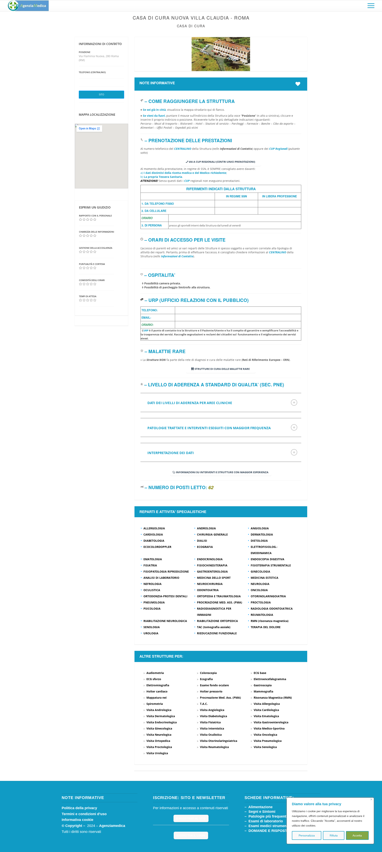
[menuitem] (369, 5)
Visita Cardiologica (266, 710)
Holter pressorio (211, 691)
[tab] (220, 402)
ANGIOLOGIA (260, 528)
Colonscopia (208, 673)
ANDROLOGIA (206, 528)
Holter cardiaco (157, 691)
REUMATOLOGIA (262, 615)
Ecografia (206, 679)
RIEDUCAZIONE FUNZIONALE (217, 633)
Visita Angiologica (212, 710)
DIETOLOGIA (259, 541)
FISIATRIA (150, 565)
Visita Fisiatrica (210, 722)
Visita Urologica (157, 753)
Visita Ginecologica (159, 728)
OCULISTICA (151, 590)
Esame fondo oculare (214, 685)
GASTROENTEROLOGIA (212, 571)
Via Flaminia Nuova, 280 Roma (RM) (99, 58)
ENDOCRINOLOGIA (210, 559)
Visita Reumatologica (214, 747)
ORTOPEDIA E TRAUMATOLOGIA (219, 596)
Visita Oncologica (265, 734)
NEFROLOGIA (152, 584)
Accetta (357, 835)
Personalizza (307, 835)
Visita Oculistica (211, 734)
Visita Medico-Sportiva (269, 728)
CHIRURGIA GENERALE (212, 534)
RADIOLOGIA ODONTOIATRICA (272, 608)
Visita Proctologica (159, 747)
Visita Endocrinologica (161, 722)
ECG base (260, 673)
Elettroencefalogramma (270, 679)
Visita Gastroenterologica (271, 722)
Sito (101, 94)
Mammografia (263, 691)
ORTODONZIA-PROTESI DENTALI (165, 596)
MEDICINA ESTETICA (264, 578)
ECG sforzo (153, 679)
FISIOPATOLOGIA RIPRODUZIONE (166, 571)
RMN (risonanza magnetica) (269, 621)
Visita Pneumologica (268, 741)
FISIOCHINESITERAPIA (212, 565)
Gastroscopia (263, 685)
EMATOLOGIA (152, 559)
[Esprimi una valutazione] (80, 219)
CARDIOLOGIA (153, 534)
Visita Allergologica (267, 704)
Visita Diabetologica (213, 716)
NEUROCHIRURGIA (210, 584)
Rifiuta (334, 835)
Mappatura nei (156, 697)
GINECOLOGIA (260, 571)
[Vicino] (371, 799)
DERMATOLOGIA (262, 534)
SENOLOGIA (151, 627)
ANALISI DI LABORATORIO (161, 578)
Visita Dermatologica (160, 716)
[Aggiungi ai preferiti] (298, 84)
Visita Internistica (212, 728)
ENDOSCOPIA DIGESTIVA (267, 559)
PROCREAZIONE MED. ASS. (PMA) (219, 602)
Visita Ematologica (266, 716)
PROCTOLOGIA (261, 602)
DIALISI (202, 541)
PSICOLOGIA (152, 608)
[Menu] (369, 5)
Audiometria (155, 673)
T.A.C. (204, 704)
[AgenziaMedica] (28, 5)
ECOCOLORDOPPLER (157, 547)
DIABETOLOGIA (153, 541)
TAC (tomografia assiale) (213, 627)
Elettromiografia (157, 685)
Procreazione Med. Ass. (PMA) (220, 697)
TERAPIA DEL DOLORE (266, 627)
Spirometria (154, 704)
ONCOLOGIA (259, 590)
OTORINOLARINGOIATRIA (268, 596)
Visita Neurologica (158, 734)
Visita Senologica (265, 747)
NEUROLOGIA (260, 584)
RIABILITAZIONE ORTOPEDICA (217, 621)
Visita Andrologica (158, 710)
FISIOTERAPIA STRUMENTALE (271, 565)
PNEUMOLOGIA (154, 602)
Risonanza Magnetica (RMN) (273, 697)
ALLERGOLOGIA (154, 528)
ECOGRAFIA (205, 547)
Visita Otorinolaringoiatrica (218, 741)
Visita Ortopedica (158, 741)
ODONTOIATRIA (208, 590)
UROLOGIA (150, 633)
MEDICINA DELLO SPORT (214, 578)
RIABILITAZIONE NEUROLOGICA (165, 621)
